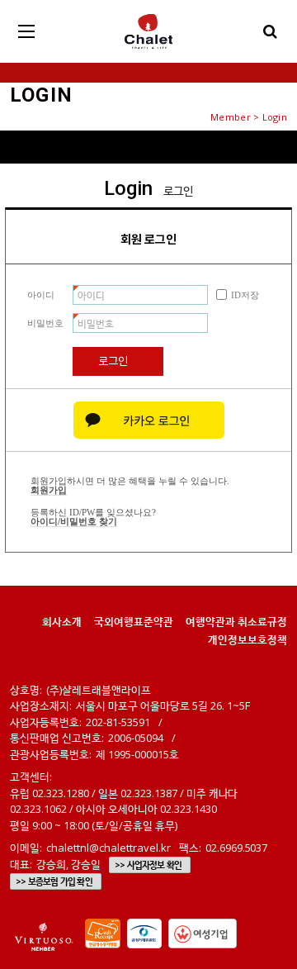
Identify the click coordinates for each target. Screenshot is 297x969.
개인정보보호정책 (247, 639)
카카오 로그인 (148, 420)
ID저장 (245, 295)
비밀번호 (45, 323)
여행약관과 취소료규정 (236, 621)
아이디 (40, 295)
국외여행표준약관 (133, 621)
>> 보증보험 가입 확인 (54, 881)
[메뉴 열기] (26, 31)
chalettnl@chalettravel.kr (108, 847)
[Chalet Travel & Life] (148, 31)
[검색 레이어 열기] (270, 31)
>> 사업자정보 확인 (148, 865)
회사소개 (62, 621)
